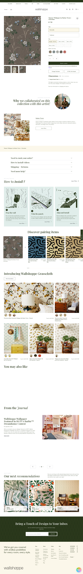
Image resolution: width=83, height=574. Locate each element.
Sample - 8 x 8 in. (52, 41)
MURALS (26, 3)
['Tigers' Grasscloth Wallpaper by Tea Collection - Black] (35, 356)
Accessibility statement (63, 559)
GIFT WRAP (56, 3)
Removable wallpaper (37, 553)
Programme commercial (45, 551)
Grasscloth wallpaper (37, 556)
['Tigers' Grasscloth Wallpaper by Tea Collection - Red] (40, 356)
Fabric (36, 564)
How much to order (53, 555)
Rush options (53, 553)
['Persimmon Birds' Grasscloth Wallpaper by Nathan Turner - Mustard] (6, 315)
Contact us (61, 551)
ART (32, 3)
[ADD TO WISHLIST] (77, 18)
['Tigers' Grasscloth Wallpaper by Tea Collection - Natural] (31, 356)
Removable (52, 30)
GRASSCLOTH (18, 3)
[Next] (50, 466)
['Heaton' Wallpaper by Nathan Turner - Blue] (54, 52)
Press (44, 560)
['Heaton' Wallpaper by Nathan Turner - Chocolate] (61, 52)
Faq (59, 549)
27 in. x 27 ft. (67, 45)
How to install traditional (63, 557)
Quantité (50, 55)
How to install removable (63, 555)
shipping (61, 86)
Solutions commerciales (45, 555)
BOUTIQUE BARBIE (46, 3)
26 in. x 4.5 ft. (61, 41)
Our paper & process (45, 558)
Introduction (45, 549)
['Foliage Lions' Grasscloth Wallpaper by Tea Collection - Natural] (57, 356)
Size (49, 39)
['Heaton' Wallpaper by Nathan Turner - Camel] (50, 52)
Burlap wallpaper (38, 558)
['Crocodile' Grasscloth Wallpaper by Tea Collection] (6, 356)
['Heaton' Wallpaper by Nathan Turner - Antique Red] (64, 52)
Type (49, 26)
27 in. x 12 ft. (59, 45)
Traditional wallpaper (37, 549)
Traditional (52, 35)
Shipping (52, 549)
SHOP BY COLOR (72, 3)
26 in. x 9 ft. (69, 41)
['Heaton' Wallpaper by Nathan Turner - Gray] (57, 52)
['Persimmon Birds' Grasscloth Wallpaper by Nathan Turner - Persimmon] (10, 315)
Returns (52, 551)
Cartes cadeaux (54, 558)
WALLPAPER (10, 3)
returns (67, 86)
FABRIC (38, 3)
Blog (44, 562)
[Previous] (33, 466)
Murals (36, 560)
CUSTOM (63, 3)
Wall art (36, 562)
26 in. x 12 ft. (52, 45)
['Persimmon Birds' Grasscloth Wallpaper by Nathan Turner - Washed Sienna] (14, 315)
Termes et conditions (63, 553)
